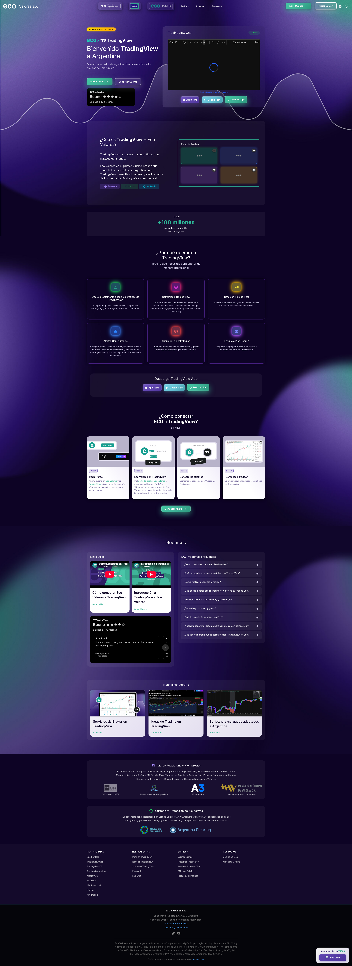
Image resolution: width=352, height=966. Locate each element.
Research (217, 6)
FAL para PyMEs (185, 871)
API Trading (92, 895)
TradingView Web (95, 861)
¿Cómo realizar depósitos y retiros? (202, 582)
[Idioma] (340, 6)
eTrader (90, 890)
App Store (191, 99)
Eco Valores (111, 481)
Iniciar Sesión (325, 6)
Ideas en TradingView (142, 861)
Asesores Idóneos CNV (189, 866)
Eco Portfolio (93, 857)
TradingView (95, 484)
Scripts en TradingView (143, 866)
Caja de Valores (230, 857)
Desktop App (237, 99)
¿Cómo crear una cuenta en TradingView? (206, 564)
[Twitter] (173, 933)
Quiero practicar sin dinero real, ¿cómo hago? (208, 599)
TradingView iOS (94, 866)
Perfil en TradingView (142, 857)
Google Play (213, 99)
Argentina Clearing (231, 861)
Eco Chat (136, 876)
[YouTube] (178, 933)
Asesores (201, 6)
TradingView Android (96, 871)
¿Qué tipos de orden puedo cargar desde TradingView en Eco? (216, 634)
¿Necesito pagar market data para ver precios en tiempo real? (216, 626)
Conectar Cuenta (128, 81)
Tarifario (185, 6)
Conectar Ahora (174, 508)
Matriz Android (94, 885)
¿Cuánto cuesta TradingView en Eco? (203, 617)
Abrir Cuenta (296, 6)
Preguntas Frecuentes (188, 861)
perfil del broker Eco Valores (151, 481)
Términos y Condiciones (176, 927)
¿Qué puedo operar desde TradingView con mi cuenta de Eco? (216, 590)
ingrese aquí (198, 959)
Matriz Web (92, 876)
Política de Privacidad (188, 876)
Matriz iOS (92, 880)
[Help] (346, 6)
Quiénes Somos (185, 857)
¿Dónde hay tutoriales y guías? (200, 608)
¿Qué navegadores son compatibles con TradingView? (212, 573)
